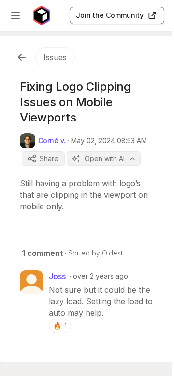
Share (49, 158)
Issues (55, 57)
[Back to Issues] (21, 57)
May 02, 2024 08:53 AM (109, 140)
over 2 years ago (100, 276)
